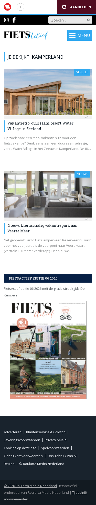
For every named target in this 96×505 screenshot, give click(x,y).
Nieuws (82, 174)
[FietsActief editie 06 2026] (48, 350)
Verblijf (82, 72)
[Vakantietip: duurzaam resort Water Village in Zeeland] (48, 92)
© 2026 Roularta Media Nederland (30, 485)
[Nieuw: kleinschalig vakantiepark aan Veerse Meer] (48, 194)
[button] (76, 7)
